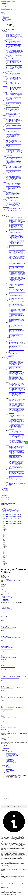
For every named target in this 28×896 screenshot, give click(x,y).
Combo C (5, 112)
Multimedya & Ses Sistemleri (12, 755)
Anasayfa (5, 508)
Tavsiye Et (8, 593)
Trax (4, 130)
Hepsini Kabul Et (13, 851)
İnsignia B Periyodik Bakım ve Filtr (13, 103)
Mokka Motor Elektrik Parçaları (13, 123)
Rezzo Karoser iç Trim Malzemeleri (13, 196)
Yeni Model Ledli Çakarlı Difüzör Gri (9, 618)
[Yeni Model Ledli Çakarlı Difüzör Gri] (3, 615)
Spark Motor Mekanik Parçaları (13, 142)
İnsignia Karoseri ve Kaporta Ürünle (14, 37)
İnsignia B (5, 100)
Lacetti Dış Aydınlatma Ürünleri (13, 184)
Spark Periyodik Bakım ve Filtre (16, 377)
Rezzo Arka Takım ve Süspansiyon (13, 192)
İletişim (4, 18)
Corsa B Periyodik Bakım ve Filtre (13, 78)
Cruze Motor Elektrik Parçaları (15, 406)
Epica (4, 199)
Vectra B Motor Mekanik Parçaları (13, 128)
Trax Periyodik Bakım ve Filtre (15, 366)
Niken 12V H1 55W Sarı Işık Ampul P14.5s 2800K (12, 697)
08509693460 (17, 777)
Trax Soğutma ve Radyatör (14, 367)
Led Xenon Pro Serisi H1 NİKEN (8, 667)
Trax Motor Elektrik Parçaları (12, 135)
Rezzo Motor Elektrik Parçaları (12, 194)
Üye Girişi (5, 495)
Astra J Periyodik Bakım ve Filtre (16, 245)
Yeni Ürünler (6, 20)
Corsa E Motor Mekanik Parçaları (13, 88)
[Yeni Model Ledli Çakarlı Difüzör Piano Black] (3, 635)
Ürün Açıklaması (7, 596)
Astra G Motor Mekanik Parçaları (13, 82)
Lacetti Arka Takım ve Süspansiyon (13, 183)
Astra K (5, 92)
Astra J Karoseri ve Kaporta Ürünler (14, 46)
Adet (2, 581)
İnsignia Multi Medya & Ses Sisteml (13, 32)
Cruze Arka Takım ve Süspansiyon (13, 161)
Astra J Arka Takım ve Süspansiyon (13, 44)
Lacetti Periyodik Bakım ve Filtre (16, 456)
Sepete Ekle (3, 584)
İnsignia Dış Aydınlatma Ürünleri (16, 229)
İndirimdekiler (6, 17)
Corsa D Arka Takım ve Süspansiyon (14, 50)
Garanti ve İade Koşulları (11, 762)
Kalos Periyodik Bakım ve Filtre (16, 439)
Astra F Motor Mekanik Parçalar (13, 74)
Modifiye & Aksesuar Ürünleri (9, 509)
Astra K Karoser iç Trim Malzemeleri (14, 94)
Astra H (5, 63)
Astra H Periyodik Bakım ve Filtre (16, 277)
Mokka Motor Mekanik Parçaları (13, 121)
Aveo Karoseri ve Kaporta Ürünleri (13, 170)
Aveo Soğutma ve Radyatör (15, 426)
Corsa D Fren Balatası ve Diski (15, 255)
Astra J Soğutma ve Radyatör (15, 243)
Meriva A (5, 124)
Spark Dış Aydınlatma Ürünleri (15, 378)
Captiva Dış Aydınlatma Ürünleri (16, 395)
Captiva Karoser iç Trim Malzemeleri (17, 389)
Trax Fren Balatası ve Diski (12, 136)
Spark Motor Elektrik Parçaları (12, 140)
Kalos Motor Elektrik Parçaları (12, 179)
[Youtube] (5, 747)
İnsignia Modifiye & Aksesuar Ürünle (14, 36)
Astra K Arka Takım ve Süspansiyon (16, 315)
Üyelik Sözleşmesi (10, 760)
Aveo (4, 165)
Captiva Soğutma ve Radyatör (15, 394)
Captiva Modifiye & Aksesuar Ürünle (14, 152)
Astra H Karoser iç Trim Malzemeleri (14, 67)
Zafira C (5, 104)
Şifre (2, 500)
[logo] (3, 8)
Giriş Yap (3, 504)
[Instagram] (6, 748)
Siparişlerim (5, 4)
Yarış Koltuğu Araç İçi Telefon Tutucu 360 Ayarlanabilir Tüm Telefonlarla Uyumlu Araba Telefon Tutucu (14, 677)
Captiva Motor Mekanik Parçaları (13, 151)
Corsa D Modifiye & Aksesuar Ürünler (14, 51)
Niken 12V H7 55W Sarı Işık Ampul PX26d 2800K (12, 687)
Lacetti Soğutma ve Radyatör (15, 457)
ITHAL (2, 675)
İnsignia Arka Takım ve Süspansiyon (14, 34)
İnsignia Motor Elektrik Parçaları (16, 224)
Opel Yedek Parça (10, 751)
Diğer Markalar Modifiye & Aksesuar (11, 510)
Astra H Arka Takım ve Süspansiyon (14, 65)
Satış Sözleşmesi (9, 761)
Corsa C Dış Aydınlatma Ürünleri (13, 62)
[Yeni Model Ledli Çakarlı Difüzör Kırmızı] (3, 625)
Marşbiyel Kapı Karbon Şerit (7, 647)
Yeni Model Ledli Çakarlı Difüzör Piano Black (11, 637)
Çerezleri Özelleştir (5, 851)
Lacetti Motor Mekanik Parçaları (13, 186)
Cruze (4, 156)
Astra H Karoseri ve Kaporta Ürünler (14, 66)
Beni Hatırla (5, 503)
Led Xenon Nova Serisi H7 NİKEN (8, 717)
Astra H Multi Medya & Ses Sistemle (14, 68)
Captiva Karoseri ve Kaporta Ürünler (14, 154)
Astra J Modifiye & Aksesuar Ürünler (14, 42)
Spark (4, 139)
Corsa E (5, 86)
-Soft (8, 806)
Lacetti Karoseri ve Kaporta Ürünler (13, 187)
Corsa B (5, 76)
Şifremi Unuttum (11, 503)
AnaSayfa (5, 3)
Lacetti (4, 182)
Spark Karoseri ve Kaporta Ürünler (16, 379)
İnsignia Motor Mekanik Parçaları (13, 35)
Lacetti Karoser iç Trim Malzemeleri (16, 452)
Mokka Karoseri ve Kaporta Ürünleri (14, 120)
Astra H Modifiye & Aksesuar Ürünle (17, 278)
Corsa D (5, 49)
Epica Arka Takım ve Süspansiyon (13, 200)
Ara (14, 9)
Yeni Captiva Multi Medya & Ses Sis (14, 208)
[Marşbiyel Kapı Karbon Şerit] (3, 644)
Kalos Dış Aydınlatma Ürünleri (15, 442)
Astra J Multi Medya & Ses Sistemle (16, 241)
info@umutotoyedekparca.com (16, 778)
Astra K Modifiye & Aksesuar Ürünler (14, 93)
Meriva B (5, 115)
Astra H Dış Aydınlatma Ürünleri (16, 280)
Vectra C (5, 108)
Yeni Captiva (6, 207)
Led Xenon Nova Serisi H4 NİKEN (8, 727)
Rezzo (4, 191)
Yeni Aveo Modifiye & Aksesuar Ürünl (14, 210)
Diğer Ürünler (9, 756)
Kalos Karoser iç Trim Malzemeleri (16, 437)
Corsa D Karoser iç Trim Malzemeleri (14, 55)
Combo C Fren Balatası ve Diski (13, 113)
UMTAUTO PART (5, 616)
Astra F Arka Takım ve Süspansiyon (14, 73)
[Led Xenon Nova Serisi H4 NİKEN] (3, 724)
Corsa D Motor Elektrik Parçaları (13, 53)
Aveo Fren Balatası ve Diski (15, 422)
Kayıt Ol (7, 504)
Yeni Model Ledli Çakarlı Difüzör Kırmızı (10, 627)
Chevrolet (5, 129)
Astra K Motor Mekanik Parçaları (13, 98)
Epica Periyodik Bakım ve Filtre (13, 205)
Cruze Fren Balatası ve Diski (12, 158)
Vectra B (5, 126)
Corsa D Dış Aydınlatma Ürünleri (16, 259)
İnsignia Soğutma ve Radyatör (15, 226)
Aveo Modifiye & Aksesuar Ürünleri (14, 166)
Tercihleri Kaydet (12, 894)
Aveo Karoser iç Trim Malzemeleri (16, 421)
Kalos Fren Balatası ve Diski (12, 175)
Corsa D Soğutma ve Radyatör (15, 257)
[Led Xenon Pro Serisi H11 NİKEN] (3, 654)
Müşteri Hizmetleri (7, 19)
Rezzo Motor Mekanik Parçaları (13, 193)
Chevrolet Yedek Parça (11, 753)
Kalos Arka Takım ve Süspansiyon (13, 177)
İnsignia (5, 31)
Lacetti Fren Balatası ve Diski (15, 455)
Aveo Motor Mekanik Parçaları (12, 168)
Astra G (5, 81)
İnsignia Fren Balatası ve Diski (15, 225)
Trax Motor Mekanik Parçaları (12, 131)
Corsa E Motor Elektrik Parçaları (13, 89)
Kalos (4, 173)
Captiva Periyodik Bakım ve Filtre (16, 393)
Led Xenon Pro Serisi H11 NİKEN (8, 657)
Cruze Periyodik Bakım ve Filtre (16, 410)
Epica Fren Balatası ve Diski (12, 204)
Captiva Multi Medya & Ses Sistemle (17, 392)
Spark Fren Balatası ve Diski (12, 145)
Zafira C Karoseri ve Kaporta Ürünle (14, 105)
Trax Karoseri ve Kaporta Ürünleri (13, 134)
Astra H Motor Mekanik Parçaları (13, 70)
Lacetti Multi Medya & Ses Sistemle (16, 453)
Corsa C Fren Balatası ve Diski (12, 60)
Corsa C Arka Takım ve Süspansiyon (14, 58)
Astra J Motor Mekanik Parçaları (13, 45)
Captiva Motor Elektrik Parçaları (13, 149)
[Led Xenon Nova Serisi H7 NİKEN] (3, 714)
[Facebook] (6, 745)
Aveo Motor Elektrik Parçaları (12, 171)
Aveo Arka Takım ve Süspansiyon (13, 167)
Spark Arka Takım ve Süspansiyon (13, 141)
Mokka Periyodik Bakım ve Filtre (13, 119)
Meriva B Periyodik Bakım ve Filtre (13, 116)
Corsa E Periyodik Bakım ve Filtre (13, 91)
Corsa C (5, 57)
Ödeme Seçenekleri (7, 597)
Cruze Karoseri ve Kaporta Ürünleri (16, 405)
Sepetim (7, 771)
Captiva (5, 147)
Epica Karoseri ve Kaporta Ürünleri (13, 203)
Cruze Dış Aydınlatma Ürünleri (12, 160)
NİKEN (2, 656)
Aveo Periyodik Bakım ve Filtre (15, 425)
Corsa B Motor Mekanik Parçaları (13, 77)
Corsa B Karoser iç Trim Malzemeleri (14, 79)
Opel (4, 30)
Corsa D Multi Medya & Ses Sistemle (17, 256)
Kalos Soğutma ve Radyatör (15, 440)
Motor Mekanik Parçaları (11, 114)
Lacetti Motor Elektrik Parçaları (13, 188)
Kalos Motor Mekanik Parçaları (13, 176)
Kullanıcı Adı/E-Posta (5, 497)
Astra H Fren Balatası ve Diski (15, 279)
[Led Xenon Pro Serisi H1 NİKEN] (3, 664)
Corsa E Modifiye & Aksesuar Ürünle (14, 87)
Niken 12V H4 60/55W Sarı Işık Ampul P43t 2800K (12, 707)
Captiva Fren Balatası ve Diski (15, 390)
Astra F (4, 72)
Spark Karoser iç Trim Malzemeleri (13, 144)
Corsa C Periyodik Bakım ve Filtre (13, 61)
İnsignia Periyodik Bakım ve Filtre (16, 227)
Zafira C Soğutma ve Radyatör (12, 107)
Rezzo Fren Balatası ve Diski (12, 197)
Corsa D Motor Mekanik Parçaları (13, 52)
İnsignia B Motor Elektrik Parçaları (13, 102)
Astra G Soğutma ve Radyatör (12, 83)
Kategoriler (5, 6)
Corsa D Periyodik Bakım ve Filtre (16, 258)
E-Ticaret (10, 806)
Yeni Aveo (5, 209)
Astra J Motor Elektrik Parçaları (15, 238)
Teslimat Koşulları (10, 759)
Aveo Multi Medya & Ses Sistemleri (16, 424)
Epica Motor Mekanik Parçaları (12, 202)
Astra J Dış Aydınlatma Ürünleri (13, 41)
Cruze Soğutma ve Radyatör (15, 411)
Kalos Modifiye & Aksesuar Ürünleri (17, 441)
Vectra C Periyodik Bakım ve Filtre (13, 110)
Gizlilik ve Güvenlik (10, 764)
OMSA (2, 575)
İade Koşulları (6, 600)
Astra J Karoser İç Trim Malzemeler (16, 240)
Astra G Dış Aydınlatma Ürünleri (13, 84)
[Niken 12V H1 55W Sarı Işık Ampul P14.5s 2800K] (3, 695)
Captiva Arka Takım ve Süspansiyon (14, 150)
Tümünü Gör (11, 230)
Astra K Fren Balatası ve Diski (12, 95)
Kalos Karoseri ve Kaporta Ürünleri (13, 178)
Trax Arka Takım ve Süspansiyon (13, 133)
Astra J (4, 40)
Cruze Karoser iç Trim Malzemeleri (16, 408)
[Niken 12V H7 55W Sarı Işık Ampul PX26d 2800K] (3, 685)
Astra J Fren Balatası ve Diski (15, 242)
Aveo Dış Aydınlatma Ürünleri (15, 427)
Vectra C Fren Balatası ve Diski (13, 109)
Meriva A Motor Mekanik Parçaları (13, 125)
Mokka (4, 118)
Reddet (9, 847)
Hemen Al (3, 585)
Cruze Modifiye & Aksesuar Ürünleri (14, 157)
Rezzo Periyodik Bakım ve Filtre (16, 467)
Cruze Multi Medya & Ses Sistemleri (16, 409)
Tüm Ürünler (9, 39)
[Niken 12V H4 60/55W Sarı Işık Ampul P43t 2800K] (3, 705)
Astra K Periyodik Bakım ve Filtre (13, 97)
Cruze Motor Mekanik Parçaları (13, 162)
